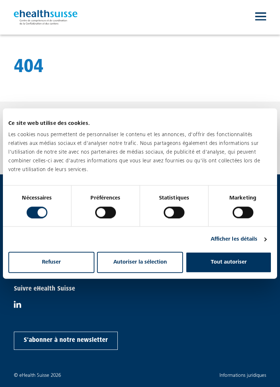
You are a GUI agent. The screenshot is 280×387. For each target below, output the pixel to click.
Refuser (51, 262)
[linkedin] (17, 306)
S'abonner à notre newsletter (65, 340)
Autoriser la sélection (140, 262)
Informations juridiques (242, 375)
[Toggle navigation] (260, 17)
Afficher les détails (234, 239)
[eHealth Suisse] (46, 17)
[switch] (105, 212)
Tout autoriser (229, 262)
